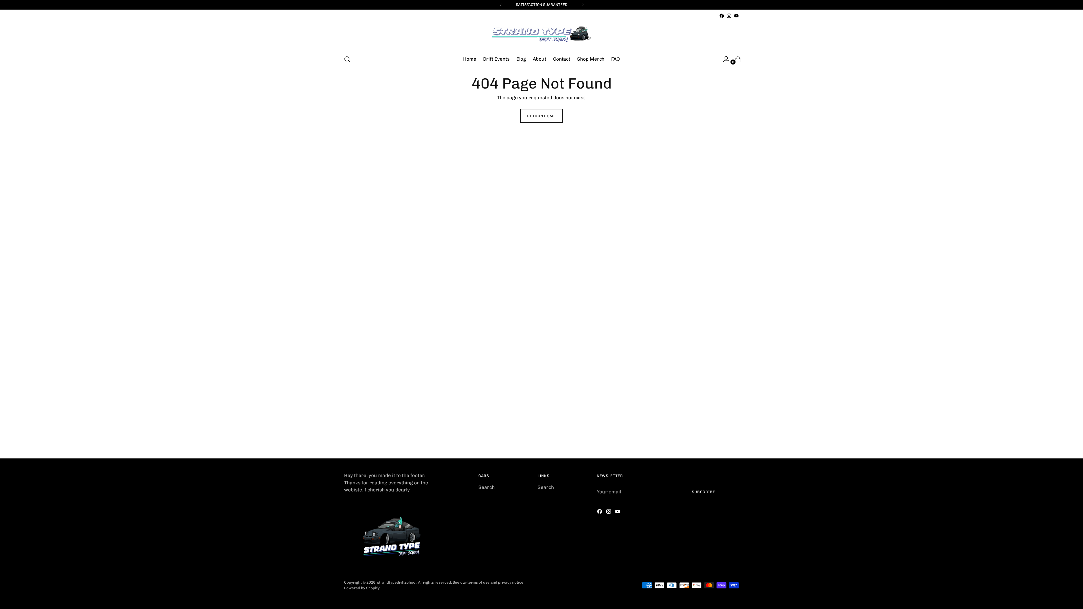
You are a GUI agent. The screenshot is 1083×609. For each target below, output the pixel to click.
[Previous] (500, 5)
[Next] (582, 5)
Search (486, 487)
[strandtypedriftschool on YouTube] (736, 15)
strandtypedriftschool (396, 582)
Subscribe (703, 492)
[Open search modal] (347, 59)
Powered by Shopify (362, 588)
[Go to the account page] (724, 59)
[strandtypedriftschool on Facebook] (721, 15)
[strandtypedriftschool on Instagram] (729, 15)
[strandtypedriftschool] (541, 34)
